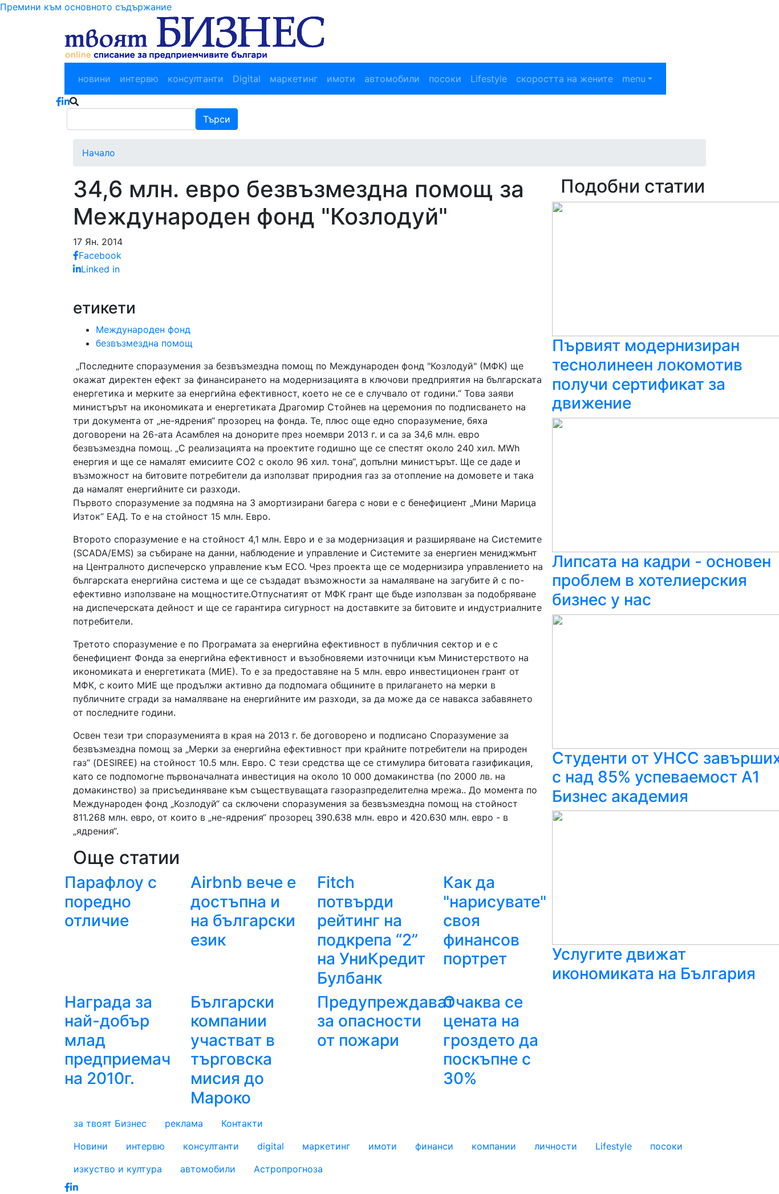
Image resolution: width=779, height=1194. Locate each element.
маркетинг (294, 78)
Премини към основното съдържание (86, 7)
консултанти (196, 78)
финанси (434, 1146)
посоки (445, 78)
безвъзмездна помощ (144, 343)
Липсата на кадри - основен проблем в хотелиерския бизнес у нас (661, 580)
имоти (341, 78)
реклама (184, 1123)
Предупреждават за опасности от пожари (386, 1021)
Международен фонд (143, 329)
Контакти (242, 1123)
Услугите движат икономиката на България (654, 963)
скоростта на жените (564, 78)
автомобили (392, 78)
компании (494, 1146)
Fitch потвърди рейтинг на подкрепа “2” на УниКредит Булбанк (371, 930)
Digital (247, 78)
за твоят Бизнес (110, 1123)
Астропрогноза (288, 1169)
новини (94, 78)
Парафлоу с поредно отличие (110, 901)
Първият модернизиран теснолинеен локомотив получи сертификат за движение (647, 374)
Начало (98, 152)
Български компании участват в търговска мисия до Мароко (232, 1049)
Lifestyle (488, 78)
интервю (139, 78)
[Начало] (194, 38)
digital (270, 1146)
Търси (216, 119)
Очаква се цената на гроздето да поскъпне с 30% (490, 1040)
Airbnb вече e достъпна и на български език (243, 911)
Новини (91, 1146)
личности (555, 1146)
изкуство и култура (118, 1169)
